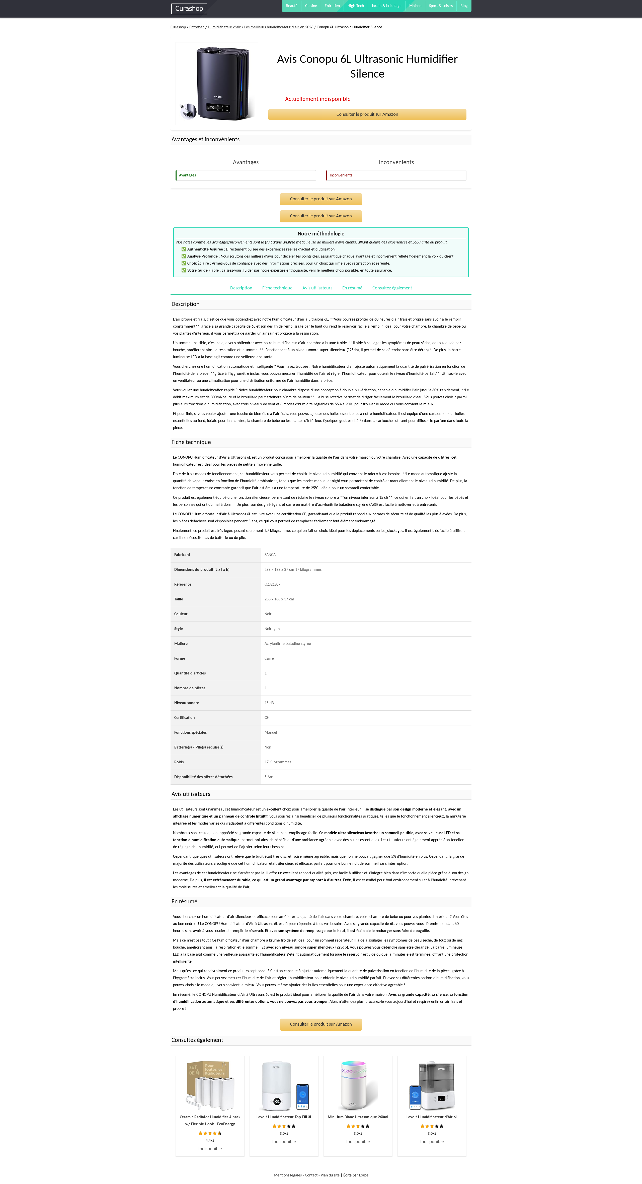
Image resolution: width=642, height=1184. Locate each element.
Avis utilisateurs (317, 288)
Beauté (291, 6)
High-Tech (356, 6)
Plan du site (330, 1175)
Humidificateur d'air (224, 27)
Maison (415, 6)
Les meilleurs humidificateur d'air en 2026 (278, 27)
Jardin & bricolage (387, 6)
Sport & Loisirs (441, 6)
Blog (464, 6)
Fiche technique (277, 288)
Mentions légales (288, 1175)
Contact (311, 1175)
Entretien (332, 6)
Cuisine (311, 6)
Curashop (178, 27)
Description (241, 288)
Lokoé (363, 1175)
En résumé (352, 288)
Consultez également (392, 288)
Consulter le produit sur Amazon (367, 114)
